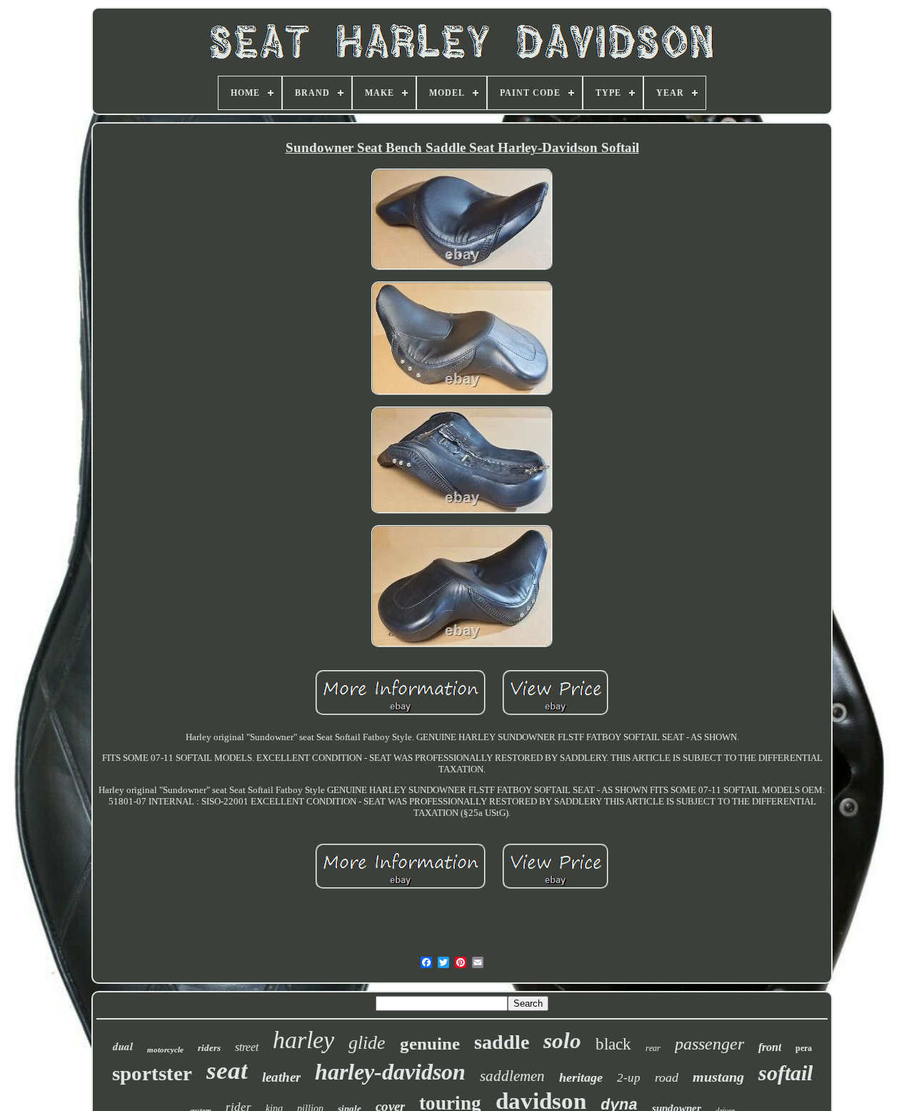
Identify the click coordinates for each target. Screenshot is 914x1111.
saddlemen (512, 1076)
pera (803, 1048)
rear (653, 1048)
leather (281, 1077)
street (246, 1047)
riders (209, 1047)
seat (227, 1071)
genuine (430, 1043)
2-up (629, 1078)
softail (785, 1073)
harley (303, 1040)
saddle (501, 1042)
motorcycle (165, 1049)
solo (562, 1040)
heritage (581, 1077)
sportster (152, 1073)
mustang (718, 1077)
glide (367, 1042)
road (666, 1077)
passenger (709, 1044)
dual (123, 1046)
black (613, 1044)
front (769, 1047)
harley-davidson (390, 1072)
